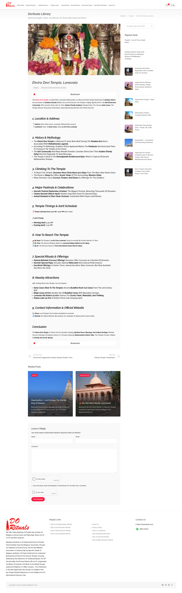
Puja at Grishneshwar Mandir (61, 527)
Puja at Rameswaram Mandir (61, 530)
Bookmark (75, 94)
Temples (36, 87)
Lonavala (63, 87)
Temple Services (43, 5)
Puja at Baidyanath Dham (101, 534)
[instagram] (172, 585)
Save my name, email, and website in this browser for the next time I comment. (59, 486)
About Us (95, 524)
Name (33, 437)
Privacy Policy (97, 527)
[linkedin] (166, 585)
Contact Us (111, 5)
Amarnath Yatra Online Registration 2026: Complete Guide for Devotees (144, 70)
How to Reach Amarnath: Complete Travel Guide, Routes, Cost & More (143, 171)
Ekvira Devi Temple (47, 87)
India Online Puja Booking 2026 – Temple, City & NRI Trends (143, 127)
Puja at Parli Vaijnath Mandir (60, 534)
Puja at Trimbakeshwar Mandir (61, 524)
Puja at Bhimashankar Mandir (102, 540)
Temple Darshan (30, 5)
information (56, 87)
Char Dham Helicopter (100, 5)
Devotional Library (86, 5)
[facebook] (169, 585)
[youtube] (162, 585)
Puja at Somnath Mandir (100, 537)
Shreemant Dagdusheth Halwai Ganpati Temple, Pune (52, 356)
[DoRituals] (10, 4)
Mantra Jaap (54, 5)
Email (78, 437)
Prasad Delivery (75, 5)
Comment (35, 446)
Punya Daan (20, 5)
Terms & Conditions (99, 530)
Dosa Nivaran (65, 5)
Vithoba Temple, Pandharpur (104, 356)
